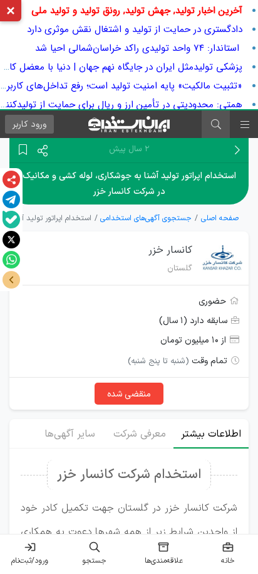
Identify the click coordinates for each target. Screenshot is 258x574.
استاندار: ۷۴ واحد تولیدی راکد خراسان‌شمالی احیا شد (138, 48)
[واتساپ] (11, 260)
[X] (11, 240)
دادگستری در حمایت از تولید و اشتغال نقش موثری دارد (134, 29)
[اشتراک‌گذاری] (11, 179)
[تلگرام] (11, 199)
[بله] (11, 220)
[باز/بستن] (11, 280)
